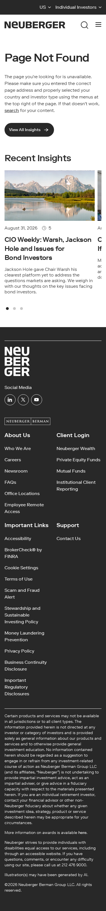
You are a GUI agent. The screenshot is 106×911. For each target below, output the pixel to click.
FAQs (10, 482)
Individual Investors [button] (75, 7)
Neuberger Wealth (76, 448)
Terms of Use (19, 579)
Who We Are (18, 448)
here (82, 832)
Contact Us (69, 538)
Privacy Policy (19, 651)
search (12, 110)
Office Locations (22, 493)
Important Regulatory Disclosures (17, 687)
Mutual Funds (71, 471)
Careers (13, 459)
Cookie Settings (21, 567)
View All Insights (24, 129)
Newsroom (16, 471)
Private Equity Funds (78, 459)
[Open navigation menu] (98, 25)
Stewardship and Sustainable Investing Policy (22, 615)
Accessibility (18, 538)
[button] (45, 7)
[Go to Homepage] (35, 24)
